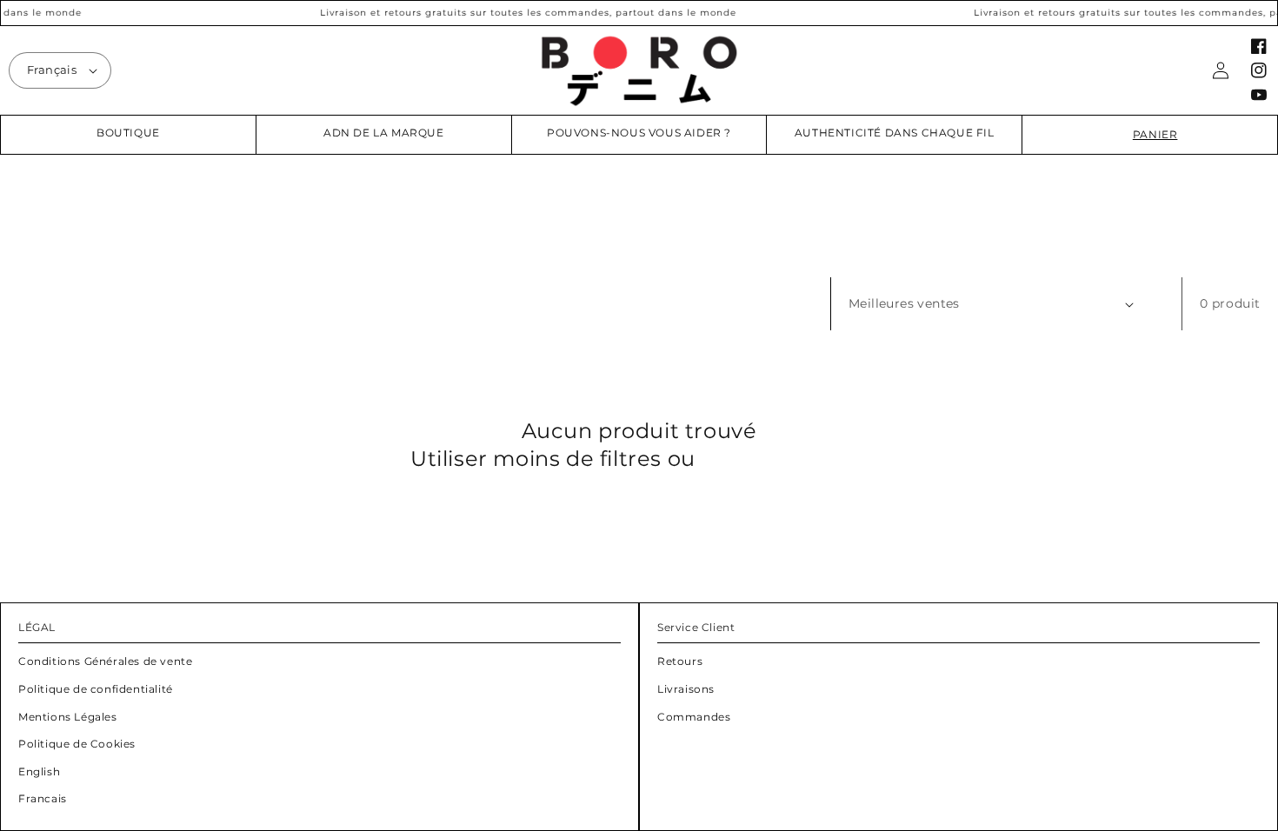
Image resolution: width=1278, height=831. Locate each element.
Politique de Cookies (77, 743)
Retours (679, 661)
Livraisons (686, 688)
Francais (42, 798)
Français (52, 69)
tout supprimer (785, 458)
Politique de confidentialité (95, 688)
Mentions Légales (67, 716)
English (39, 771)
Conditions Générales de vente (105, 661)
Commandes (693, 716)
